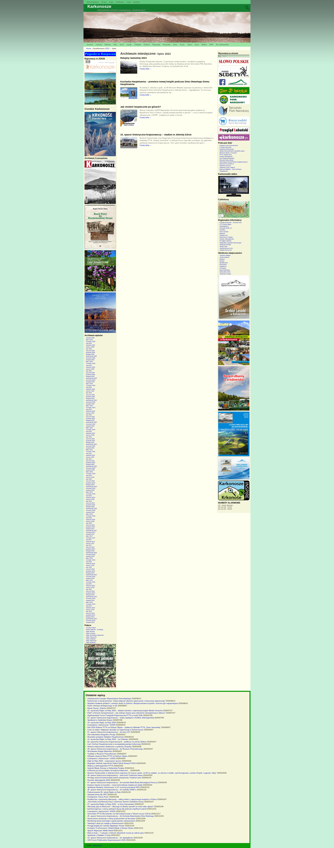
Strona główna (93, 2)
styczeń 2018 (90, 525)
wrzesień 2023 (90, 402)
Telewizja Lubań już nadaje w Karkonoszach (105, 823)
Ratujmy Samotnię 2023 (133, 58)
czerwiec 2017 (90, 538)
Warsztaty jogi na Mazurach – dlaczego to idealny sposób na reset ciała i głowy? (120, 806)
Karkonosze (99, 6)
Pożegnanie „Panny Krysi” (98, 797)
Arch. (122, 44)
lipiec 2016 (89, 558)
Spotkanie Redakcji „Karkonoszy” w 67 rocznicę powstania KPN (113, 787)
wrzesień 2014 (90, 598)
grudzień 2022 (90, 418)
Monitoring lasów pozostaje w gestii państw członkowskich (111, 821)
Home (88, 48)
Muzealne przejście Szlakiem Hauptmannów (105, 737)
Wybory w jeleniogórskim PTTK (100, 766)
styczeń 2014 (90, 613)
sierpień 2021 (90, 448)
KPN (211, 44)
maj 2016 (89, 562)
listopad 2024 (90, 376)
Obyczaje (156, 44)
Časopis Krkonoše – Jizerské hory (231, 222)
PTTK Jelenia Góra (226, 154)
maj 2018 (89, 518)
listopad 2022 (90, 420)
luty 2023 (89, 415)
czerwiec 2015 (90, 582)
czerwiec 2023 (90, 407)
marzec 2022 (90, 435)
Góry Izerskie (224, 231)
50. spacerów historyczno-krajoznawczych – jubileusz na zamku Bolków (116, 742)
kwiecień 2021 (90, 455)
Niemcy (108, 44)
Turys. (182, 44)
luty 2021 (89, 459)
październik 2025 (91, 356)
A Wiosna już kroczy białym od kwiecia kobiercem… (108, 770)
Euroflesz (223, 230)
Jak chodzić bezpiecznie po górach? (140, 107)
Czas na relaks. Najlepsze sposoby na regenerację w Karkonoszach (115, 730)
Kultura (147, 44)
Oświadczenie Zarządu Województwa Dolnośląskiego (109, 698)
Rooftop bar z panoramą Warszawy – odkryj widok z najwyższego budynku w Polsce (122, 799)
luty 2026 (89, 349)
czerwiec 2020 (90, 473)
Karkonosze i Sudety (226, 237)
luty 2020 (89, 479)
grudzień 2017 (90, 527)
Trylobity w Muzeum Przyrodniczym (102, 754)
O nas (103, 2)
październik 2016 (91, 552)
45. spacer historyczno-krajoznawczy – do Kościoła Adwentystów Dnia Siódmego (120, 816)
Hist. (115, 44)
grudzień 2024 (90, 374)
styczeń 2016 (90, 569)
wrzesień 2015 (90, 576)
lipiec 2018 (89, 514)
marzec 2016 (90, 565)
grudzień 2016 (90, 549)
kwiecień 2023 (90, 411)
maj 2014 (89, 606)
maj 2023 (89, 409)
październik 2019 (91, 486)
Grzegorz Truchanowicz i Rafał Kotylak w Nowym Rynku (110, 828)
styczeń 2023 (90, 416)
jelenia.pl (222, 233)
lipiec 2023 (89, 406)
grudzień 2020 (90, 462)
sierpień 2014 (90, 600)
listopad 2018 (90, 506)
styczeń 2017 (90, 547)
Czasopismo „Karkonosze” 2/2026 (101, 725)
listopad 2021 (90, 442)
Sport (190, 44)
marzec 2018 (90, 521)
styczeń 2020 (90, 481)
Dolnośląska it (224, 226)
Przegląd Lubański (225, 241)
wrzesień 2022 (90, 424)
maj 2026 (89, 343)
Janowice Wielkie (225, 255)
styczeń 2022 (90, 439)
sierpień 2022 (90, 426)
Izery (197, 44)
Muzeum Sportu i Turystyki (228, 153)
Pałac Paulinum (91, 639)
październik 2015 (91, 574)
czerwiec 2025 (90, 363)
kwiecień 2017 (90, 541)
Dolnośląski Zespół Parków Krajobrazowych (233, 162)
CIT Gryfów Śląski (225, 224)
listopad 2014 (90, 595)
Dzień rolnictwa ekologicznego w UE (102, 706)
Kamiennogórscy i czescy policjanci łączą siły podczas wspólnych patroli (117, 809)
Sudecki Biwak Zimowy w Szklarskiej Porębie (105, 768)
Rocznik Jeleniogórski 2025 (98, 780)
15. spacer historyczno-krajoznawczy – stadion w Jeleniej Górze (156, 134)
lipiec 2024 (89, 383)
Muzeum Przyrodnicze (227, 164)
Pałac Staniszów (91, 640)
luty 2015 (89, 589)
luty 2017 (89, 545)
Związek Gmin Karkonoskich (229, 145)
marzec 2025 (90, 369)
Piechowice (223, 264)
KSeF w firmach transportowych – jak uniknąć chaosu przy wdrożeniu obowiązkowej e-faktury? (126, 713)
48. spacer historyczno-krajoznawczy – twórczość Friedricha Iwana (114, 775)
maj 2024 (89, 387)
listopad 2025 (90, 354)
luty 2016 (89, 567)
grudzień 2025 (90, 352)
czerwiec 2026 (90, 341)
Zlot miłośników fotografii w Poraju (101, 734)
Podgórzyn (223, 266)
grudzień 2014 (90, 593)
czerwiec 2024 (90, 385)
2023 (107, 48)
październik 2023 (91, 400)
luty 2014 (89, 611)
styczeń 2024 (90, 395)
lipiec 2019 (89, 492)
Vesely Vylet (223, 246)
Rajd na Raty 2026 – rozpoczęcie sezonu (104, 761)
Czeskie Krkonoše (225, 147)
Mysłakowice (224, 263)
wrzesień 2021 (90, 446)
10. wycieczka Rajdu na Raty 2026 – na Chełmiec (107, 739)
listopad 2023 (90, 398)
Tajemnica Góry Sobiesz (227, 167)
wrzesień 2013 (90, 620)
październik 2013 (91, 618)
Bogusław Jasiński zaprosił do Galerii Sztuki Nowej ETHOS (111, 763)
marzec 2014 (90, 609)
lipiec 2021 (89, 450)
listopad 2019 (90, 485)
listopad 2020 (90, 464)
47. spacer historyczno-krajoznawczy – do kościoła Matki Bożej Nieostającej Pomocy (122, 782)
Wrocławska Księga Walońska (99, 751)
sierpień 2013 (90, 622)
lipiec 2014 (89, 602)
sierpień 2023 (90, 404)
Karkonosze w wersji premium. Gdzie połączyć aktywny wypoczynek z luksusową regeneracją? (126, 701)
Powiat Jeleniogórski (226, 156)
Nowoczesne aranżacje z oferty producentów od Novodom (111, 818)
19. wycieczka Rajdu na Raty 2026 (101, 722)
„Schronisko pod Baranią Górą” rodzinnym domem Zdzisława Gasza (115, 802)
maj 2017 (89, 539)
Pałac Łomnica (90, 633)
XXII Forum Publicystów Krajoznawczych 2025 (106, 840)
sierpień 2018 (90, 512)
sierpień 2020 (90, 470)
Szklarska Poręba (225, 244)
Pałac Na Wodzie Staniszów (95, 635)
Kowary (222, 261)
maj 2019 (89, 495)
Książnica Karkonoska (227, 149)
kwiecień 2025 (90, 367)
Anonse (90, 44)
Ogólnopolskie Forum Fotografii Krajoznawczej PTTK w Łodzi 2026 (115, 715)
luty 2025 (89, 371)
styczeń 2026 (90, 350)
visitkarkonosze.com (226, 248)
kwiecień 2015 (90, 585)
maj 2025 (89, 365)
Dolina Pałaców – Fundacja (94, 629)
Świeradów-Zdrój (225, 272)
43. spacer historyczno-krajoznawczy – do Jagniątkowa (110, 838)
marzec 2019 (90, 499)
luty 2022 (89, 437)
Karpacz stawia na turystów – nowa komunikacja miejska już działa (114, 785)
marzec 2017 (90, 543)
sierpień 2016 (90, 556)
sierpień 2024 (90, 382)
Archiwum (120, 2)
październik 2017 (91, 530)
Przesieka (223, 268)
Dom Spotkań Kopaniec (227, 158)
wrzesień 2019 (90, 488)
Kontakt (136, 2)
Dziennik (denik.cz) (226, 228)
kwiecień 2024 (90, 389)
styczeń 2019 (90, 503)
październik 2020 (91, 466)
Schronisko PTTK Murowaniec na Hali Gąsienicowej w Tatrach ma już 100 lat (119, 814)
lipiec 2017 (89, 536)
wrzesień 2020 (90, 468)
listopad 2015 (90, 573)
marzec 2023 (90, 413)
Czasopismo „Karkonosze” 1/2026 (101, 758)
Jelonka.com (224, 235)
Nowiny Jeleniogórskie (227, 239)
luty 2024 (89, 393)
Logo (111, 2)
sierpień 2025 (90, 360)
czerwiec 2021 (90, 451)
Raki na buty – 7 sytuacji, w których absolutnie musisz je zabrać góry (115, 833)
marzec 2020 (90, 477)
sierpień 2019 (90, 490)
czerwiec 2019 (90, 494)
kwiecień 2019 (90, 497)
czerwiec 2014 (90, 604)
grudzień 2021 (90, 440)
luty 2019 (89, 501)
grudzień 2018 (90, 505)
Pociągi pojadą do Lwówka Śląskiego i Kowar (105, 826)
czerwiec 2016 (90, 560)
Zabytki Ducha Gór (226, 250)
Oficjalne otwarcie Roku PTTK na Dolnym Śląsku (107, 756)
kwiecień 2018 (90, 519)
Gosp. (129, 44)
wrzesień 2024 (90, 380)
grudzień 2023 (90, 396)
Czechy (99, 44)
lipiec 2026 (89, 339)
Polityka (138, 44)
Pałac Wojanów (91, 642)
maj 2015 (89, 584)
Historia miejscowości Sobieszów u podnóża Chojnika (109, 746)
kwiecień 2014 (90, 608)
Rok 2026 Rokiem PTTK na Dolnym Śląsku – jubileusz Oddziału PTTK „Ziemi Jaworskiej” (124, 727)
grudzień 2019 (90, 483)
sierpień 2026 (90, 338)
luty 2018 (89, 523)
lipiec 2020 (89, 472)
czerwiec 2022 (90, 429)
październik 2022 (91, 422)
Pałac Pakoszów (91, 637)
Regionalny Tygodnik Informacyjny (230, 243)
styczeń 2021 (90, 461)
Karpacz (222, 259)
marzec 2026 (90, 347)
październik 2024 (91, 378)
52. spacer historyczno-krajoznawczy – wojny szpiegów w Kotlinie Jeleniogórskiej (120, 718)
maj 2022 (89, 431)
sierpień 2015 (90, 578)
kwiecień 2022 (90, 433)
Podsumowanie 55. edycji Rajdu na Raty (104, 792)
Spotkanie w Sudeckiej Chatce (99, 720)
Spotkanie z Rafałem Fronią (98, 835)
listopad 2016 (90, 551)
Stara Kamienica (225, 270)
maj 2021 (89, 453)
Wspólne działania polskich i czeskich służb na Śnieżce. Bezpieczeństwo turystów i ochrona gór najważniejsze (132, 703)
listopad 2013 (90, 617)
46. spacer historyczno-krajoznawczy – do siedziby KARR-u (111, 790)
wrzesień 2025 (90, 358)
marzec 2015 (90, 587)
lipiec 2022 (89, 428)
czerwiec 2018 (90, 516)
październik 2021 (91, 444)
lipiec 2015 (89, 580)
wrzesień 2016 (90, 554)
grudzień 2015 (90, 571)
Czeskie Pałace (91, 627)
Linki (129, 2)
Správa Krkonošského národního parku (232, 151)
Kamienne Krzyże (225, 165)
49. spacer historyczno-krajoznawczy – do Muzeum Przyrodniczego (115, 749)
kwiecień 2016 (90, 563)
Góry (175, 44)
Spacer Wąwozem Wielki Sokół (100, 830)
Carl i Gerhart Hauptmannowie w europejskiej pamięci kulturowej (114, 744)
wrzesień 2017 (90, 532)
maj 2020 (89, 475)
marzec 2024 (90, 391)
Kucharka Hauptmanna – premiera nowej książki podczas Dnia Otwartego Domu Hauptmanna (164, 82)
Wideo (204, 44)
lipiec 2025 (89, 361)
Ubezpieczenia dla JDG (97, 794)
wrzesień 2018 (90, 510)
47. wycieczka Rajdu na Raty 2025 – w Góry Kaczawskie (110, 804)
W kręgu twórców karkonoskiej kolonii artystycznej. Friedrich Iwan (114, 778)
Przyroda (166, 44)
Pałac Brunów (90, 631)
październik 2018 (91, 508)
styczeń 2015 (90, 591)
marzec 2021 (90, 457)
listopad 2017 (90, 529)
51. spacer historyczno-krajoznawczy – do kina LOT (108, 732)
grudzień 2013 (90, 615)
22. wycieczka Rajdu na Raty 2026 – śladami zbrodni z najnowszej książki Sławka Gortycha (125, 710)
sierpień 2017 (90, 534)
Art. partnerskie (222, 44)
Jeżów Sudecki (224, 257)
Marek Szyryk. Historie (96, 708)
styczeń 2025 (90, 372)
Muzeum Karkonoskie (226, 160)
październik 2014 (91, 596)
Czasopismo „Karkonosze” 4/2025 (101, 811)
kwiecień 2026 (90, 345)
